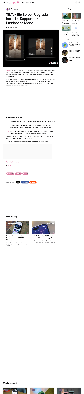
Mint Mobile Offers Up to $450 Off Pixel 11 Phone (74, 59)
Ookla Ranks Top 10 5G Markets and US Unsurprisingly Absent (44, 237)
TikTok (9, 165)
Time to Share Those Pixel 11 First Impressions (76, 22)
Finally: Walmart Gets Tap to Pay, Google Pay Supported (74, 44)
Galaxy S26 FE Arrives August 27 (65, 33)
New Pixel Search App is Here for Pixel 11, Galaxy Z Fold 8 (76, 34)
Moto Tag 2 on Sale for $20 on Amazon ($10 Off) (74, 52)
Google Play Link (12, 162)
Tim (11, 8)
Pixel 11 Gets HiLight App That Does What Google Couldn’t (66, 22)
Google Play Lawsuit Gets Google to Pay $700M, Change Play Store (17, 238)
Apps (19, 173)
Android (10, 173)
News (7, 390)
